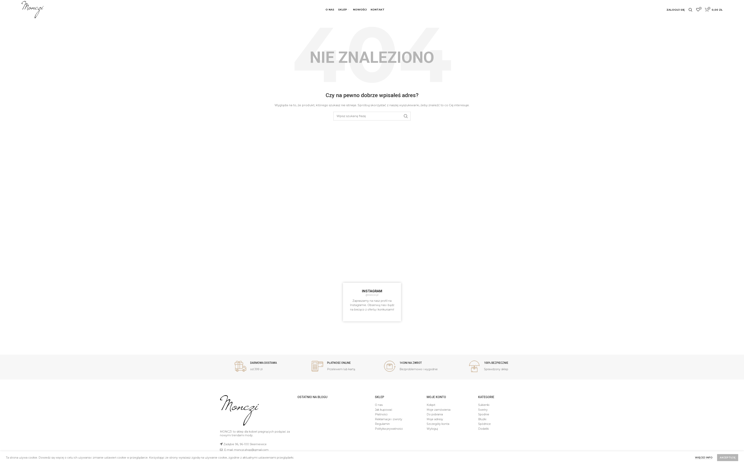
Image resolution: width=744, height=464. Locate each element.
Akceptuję (727, 457)
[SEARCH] (405, 116)
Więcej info (703, 457)
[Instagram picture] (245, 276)
